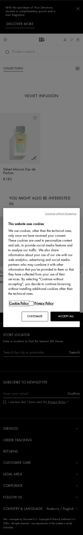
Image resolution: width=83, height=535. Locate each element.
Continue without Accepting (60, 213)
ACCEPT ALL (66, 316)
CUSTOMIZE (34, 316)
